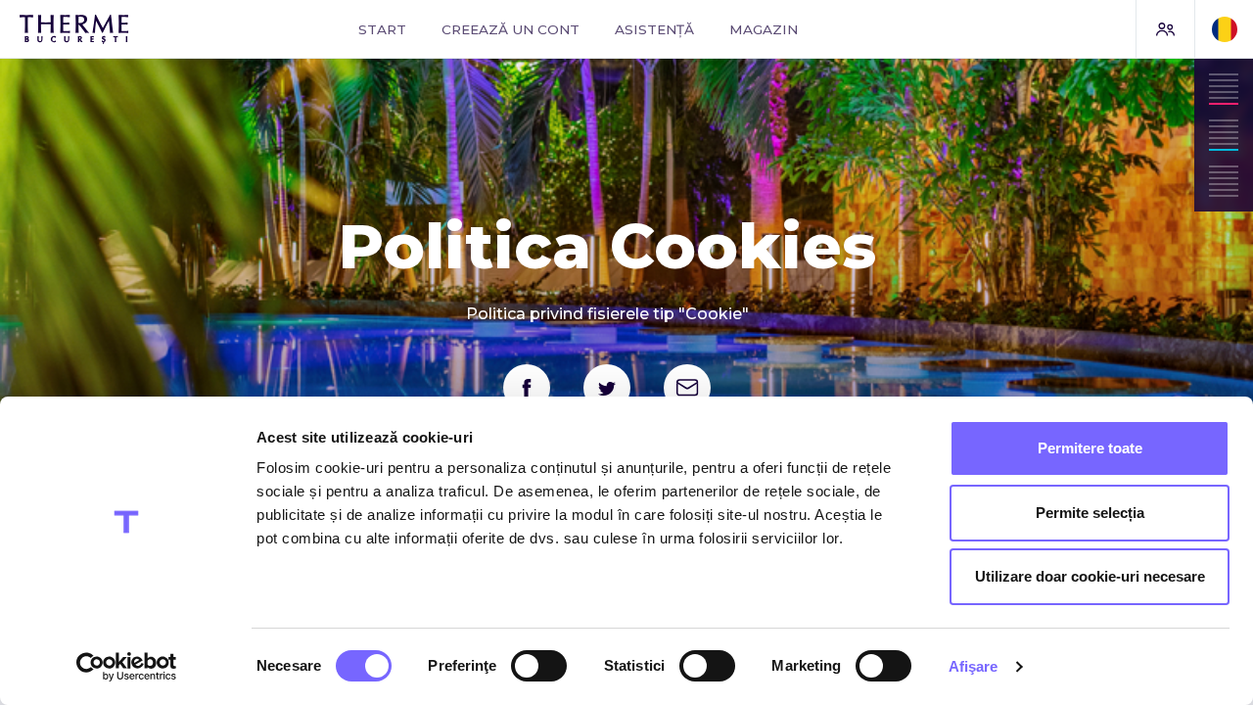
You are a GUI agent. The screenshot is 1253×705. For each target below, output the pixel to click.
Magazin (763, 29)
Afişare (973, 666)
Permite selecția (1090, 512)
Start (382, 29)
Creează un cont (510, 29)
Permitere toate (1090, 448)
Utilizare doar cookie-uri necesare (1090, 576)
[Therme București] (126, 29)
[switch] (539, 666)
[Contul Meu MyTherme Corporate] (1165, 29)
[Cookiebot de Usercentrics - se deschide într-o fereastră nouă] (126, 667)
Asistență (654, 29)
